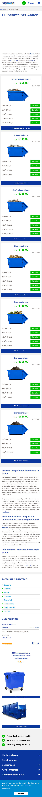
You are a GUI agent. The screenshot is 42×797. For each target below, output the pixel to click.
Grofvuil (6, 593)
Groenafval (8, 600)
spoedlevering (6, 512)
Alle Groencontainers (21, 351)
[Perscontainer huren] (14, 722)
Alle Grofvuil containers (21, 239)
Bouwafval (7, 585)
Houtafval (7, 596)
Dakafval (7, 611)
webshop (32, 60)
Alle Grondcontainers (21, 406)
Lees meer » (6, 638)
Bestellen (35, 106)
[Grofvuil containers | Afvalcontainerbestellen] (21, 205)
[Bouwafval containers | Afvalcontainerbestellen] (21, 95)
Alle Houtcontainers (21, 295)
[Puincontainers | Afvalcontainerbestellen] (21, 151)
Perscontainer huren (21, 726)
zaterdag (28, 565)
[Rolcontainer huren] (14, 693)
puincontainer (14, 60)
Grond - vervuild (9, 608)
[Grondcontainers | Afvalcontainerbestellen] (21, 373)
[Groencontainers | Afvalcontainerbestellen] (21, 317)
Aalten (32, 54)
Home (2, 9)
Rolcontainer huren (21, 697)
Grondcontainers (21, 358)
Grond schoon (9, 604)
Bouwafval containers (21, 79)
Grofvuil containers (21, 190)
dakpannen (5, 527)
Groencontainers (21, 302)
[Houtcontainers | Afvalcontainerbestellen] (21, 261)
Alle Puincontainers (21, 183)
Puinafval (7, 589)
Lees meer (6, 788)
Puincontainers (21, 135)
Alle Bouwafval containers (21, 128)
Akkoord (21, 793)
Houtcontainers (21, 246)
